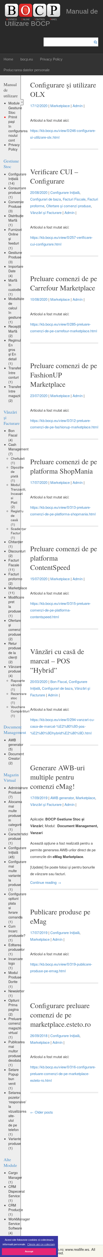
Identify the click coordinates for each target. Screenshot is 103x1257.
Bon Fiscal (12, 435)
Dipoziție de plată (17, 474)
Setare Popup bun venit (13, 1078)
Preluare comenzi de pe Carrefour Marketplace (63, 282)
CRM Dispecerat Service (16, 1193)
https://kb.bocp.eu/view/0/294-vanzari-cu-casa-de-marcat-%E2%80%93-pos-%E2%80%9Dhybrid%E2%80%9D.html (62, 726)
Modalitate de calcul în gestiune (16, 310)
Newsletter (16, 993)
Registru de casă (17, 517)
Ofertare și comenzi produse (14, 629)
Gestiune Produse (15, 257)
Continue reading (45, 882)
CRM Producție (15, 1210)
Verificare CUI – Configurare (54, 176)
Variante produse (14, 1143)
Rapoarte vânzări (18, 685)
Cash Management (18, 449)
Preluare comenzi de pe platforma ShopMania (63, 466)
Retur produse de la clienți (14, 652)
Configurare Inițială (17, 179)
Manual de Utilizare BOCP (51, 17)
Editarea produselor (16, 949)
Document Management (15, 729)
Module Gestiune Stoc (15, 108)
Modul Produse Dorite (14, 979)
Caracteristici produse (18, 838)
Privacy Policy (51, 59)
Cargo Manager (15, 1177)
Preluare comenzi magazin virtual (15, 1027)
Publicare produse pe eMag (60, 916)
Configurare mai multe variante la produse (17, 875)
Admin (78, 105)
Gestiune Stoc (11, 163)
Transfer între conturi (14, 375)
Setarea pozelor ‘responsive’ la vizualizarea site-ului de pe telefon (17, 1113)
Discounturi (16, 553)
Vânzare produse (14, 671)
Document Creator (16, 758)
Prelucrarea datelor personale (27, 70)
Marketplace (17, 590)
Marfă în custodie (14, 287)
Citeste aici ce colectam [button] (41, 1244)
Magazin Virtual (11, 777)
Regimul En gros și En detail (14, 352)
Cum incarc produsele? (16, 933)
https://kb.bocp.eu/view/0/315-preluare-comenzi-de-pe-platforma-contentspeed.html (60, 610)
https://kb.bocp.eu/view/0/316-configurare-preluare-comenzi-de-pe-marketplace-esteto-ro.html (63, 1073)
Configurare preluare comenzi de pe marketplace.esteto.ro (60, 1014)
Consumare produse (17, 193)
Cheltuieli (18, 460)
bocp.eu (26, 59)
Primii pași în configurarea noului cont (18, 128)
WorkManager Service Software (19, 1226)
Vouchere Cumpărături (20, 711)
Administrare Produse (18, 792)
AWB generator (15, 745)
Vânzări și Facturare (46, 212)
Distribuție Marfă (15, 220)
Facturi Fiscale (13, 565)
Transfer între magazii (14, 393)
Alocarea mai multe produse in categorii (15, 815)
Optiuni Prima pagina (13, 1007)
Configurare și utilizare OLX (63, 89)
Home (8, 59)
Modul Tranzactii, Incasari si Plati (18, 495)
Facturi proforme (15, 579)
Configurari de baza (45, 199)
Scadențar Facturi (18, 533)
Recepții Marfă (14, 331)
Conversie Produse (16, 206)
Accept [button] (29, 1251)
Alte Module (10, 1162)
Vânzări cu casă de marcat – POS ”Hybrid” (57, 660)
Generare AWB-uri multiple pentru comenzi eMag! (57, 777)
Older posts (41, 1112)
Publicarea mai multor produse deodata (16, 1053)
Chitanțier (15, 544)
